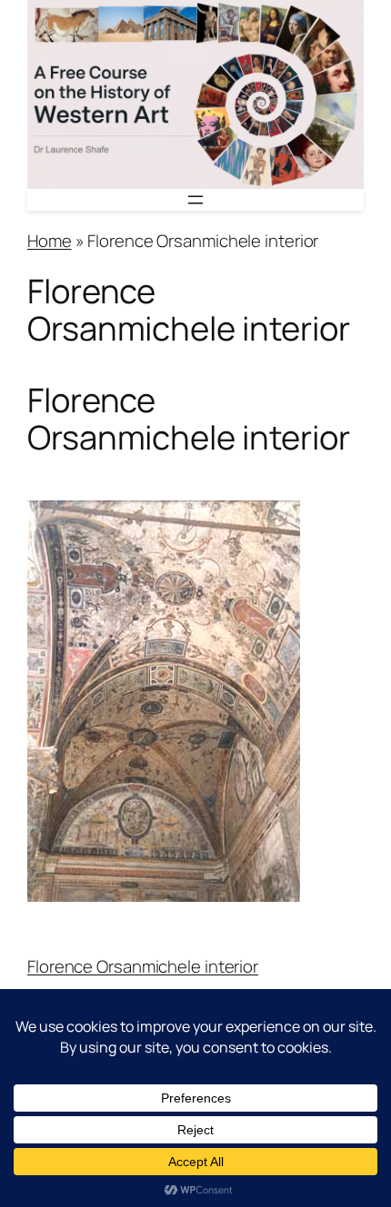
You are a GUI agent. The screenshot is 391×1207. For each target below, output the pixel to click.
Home (49, 240)
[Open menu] (195, 200)
